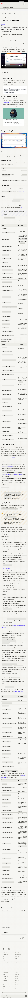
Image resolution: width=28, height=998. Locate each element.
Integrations (3, 13)
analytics (12, 25)
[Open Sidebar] (1, 7)
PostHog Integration (10, 20)
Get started (4, 72)
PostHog (15, 13)
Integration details (7, 152)
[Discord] (6, 949)
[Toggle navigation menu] (26, 4)
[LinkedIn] (14, 949)
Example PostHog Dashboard (9, 131)
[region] (14, 60)
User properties (5, 185)
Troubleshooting (6, 887)
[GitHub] (3, 949)
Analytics (10, 13)
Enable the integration (8, 78)
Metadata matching (6, 160)
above (13, 457)
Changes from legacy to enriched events (11, 631)
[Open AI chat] (26, 996)
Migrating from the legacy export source (11, 502)
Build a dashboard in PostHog (10, 96)
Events (3, 196)
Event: (7, 218)
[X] (9, 949)
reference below (6, 102)
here (21, 207)
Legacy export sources (19, 212)
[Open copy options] (7, 17)
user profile (21, 191)
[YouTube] (11, 949)
